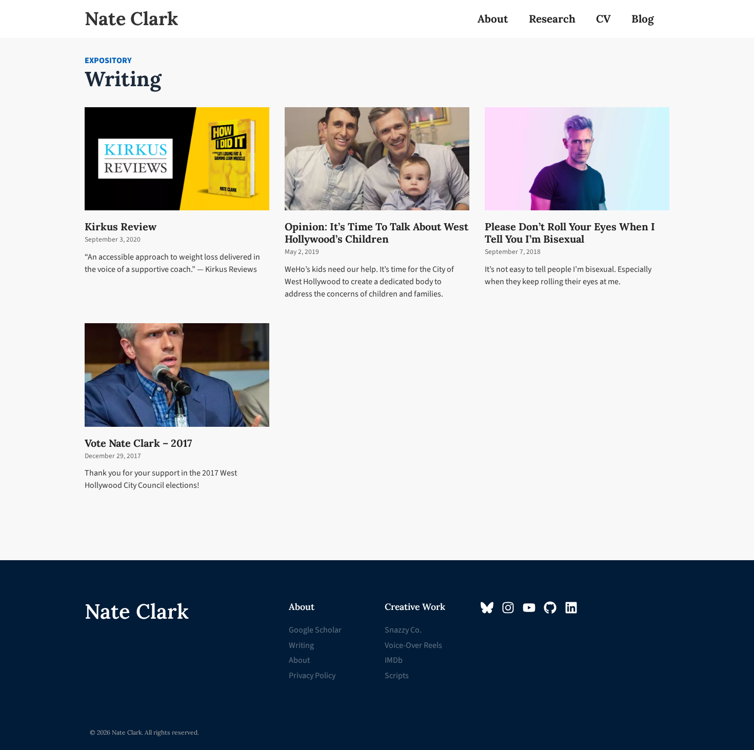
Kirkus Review (120, 226)
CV (603, 19)
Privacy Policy (312, 675)
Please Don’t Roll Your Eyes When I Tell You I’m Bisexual (570, 232)
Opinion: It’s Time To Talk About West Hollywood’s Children (376, 232)
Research (552, 19)
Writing (301, 645)
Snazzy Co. (403, 630)
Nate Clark (131, 18)
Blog (642, 19)
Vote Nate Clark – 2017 (138, 443)
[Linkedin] (571, 607)
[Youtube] (529, 607)
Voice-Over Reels (413, 645)
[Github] (550, 607)
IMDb (394, 660)
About (493, 19)
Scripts (397, 675)
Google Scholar (315, 630)
